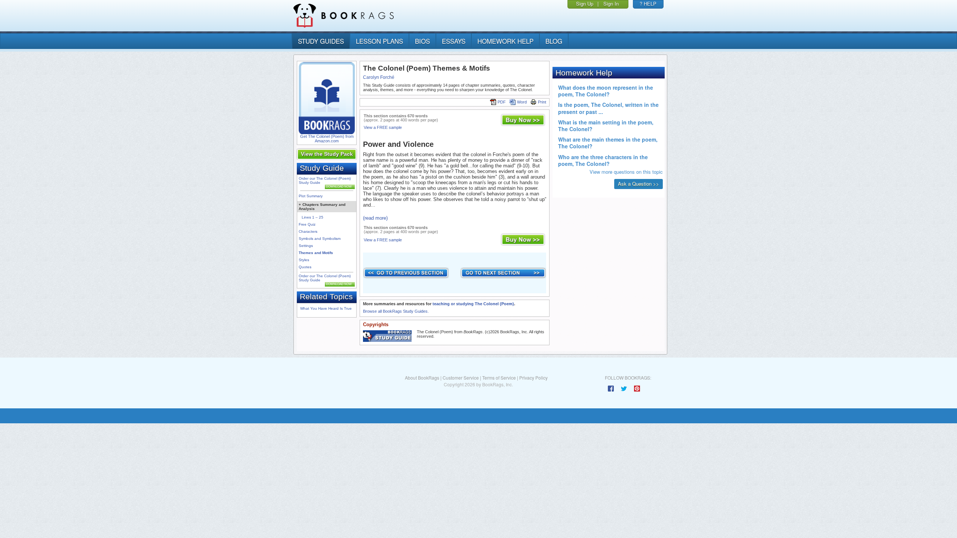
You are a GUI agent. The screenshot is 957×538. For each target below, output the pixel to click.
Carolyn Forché (378, 77)
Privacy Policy (533, 377)
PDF (502, 102)
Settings (306, 246)
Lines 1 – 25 (312, 217)
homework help (505, 41)
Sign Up (584, 3)
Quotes (305, 267)
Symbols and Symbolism (320, 238)
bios (422, 41)
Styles (304, 260)
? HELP (648, 3)
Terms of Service (499, 377)
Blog (553, 41)
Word (522, 102)
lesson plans (379, 41)
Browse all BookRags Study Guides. (396, 311)
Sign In (611, 3)
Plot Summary (311, 196)
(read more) (375, 218)
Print (542, 102)
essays (453, 41)
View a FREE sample (383, 127)
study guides (321, 41)
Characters (308, 231)
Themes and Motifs (316, 253)
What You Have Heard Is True (326, 308)
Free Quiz (307, 224)
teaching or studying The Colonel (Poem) (473, 304)
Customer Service (461, 377)
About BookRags (422, 377)
